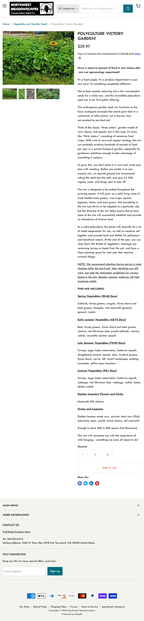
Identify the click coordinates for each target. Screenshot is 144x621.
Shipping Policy (58, 606)
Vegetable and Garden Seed (30, 24)
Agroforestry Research (113, 606)
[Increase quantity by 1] (108, 455)
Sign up (55, 571)
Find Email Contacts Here (16, 531)
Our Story (24, 606)
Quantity (82, 446)
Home (6, 24)
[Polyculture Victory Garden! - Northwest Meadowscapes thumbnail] (9, 93)
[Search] (128, 9)
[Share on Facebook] (80, 483)
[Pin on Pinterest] (97, 483)
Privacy (73, 606)
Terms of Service (89, 606)
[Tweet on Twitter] (85, 483)
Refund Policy (40, 606)
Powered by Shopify (72, 614)
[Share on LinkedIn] (91, 483)
